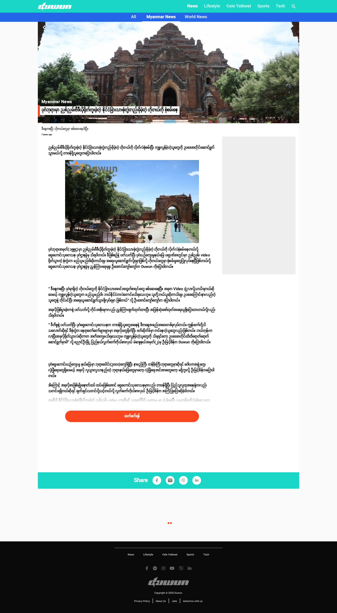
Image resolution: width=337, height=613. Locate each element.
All (133, 17)
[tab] (133, 17)
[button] (156, 480)
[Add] (156, 480)
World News (196, 17)
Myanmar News (161, 17)
